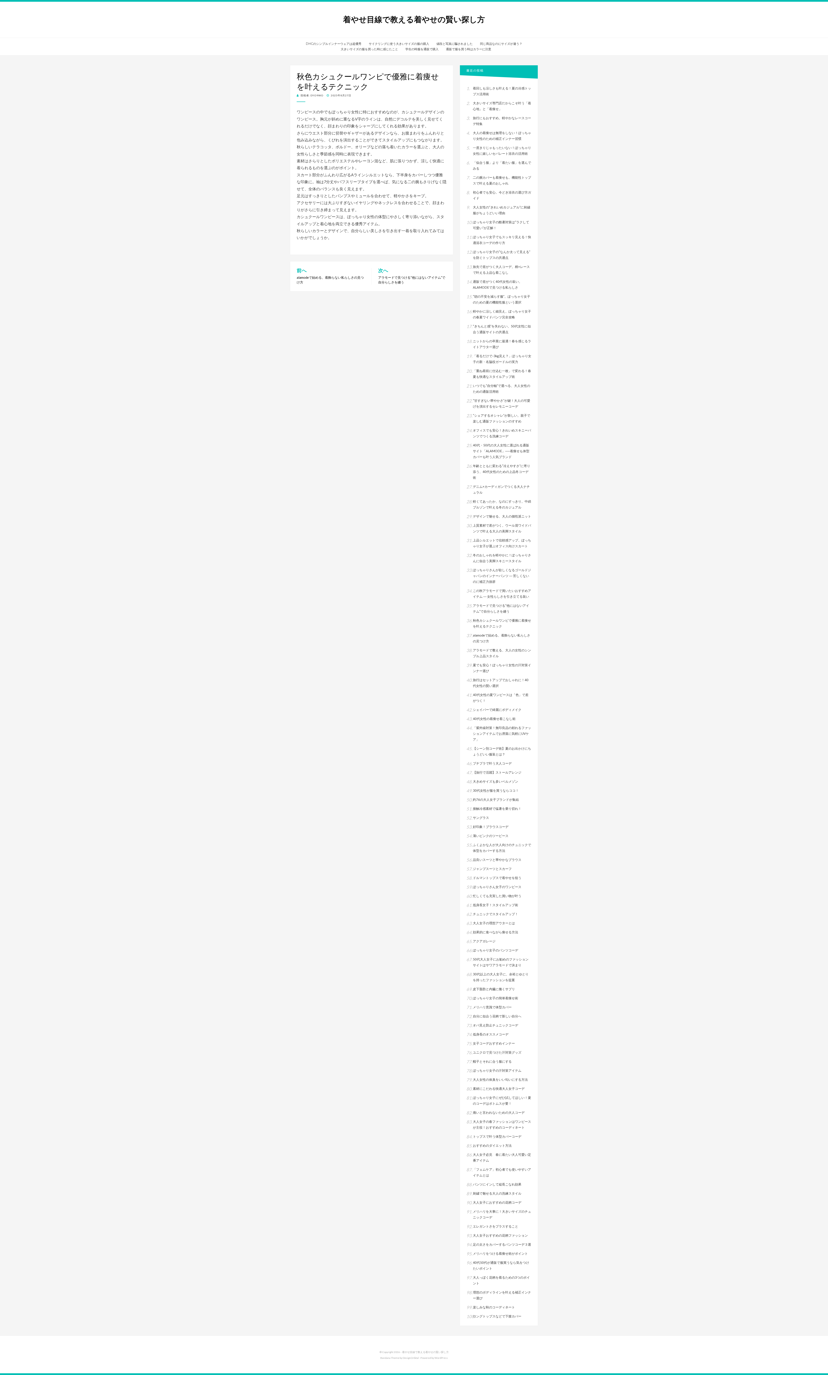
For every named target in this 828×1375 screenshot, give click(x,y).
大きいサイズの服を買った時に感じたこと (369, 49)
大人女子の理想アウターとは (494, 923)
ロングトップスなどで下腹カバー (497, 1316)
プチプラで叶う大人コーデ (492, 763)
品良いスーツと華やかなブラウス (497, 860)
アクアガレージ (484, 941)
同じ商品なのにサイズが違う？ (501, 44)
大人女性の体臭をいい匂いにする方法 (500, 1079)
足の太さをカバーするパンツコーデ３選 (502, 1244)
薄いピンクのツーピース (490, 836)
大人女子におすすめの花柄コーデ (497, 1202)
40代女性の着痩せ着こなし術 (494, 719)
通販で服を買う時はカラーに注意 (468, 49)
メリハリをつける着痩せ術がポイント (500, 1253)
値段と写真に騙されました (454, 44)
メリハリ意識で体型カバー (492, 1007)
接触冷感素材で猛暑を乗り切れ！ (497, 808)
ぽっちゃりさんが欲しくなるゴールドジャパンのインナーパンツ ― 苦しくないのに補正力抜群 (502, 575)
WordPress (441, 1357)
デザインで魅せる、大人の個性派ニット (502, 516)
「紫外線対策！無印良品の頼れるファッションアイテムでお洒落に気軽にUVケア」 (502, 733)
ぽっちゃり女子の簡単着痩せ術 (495, 998)
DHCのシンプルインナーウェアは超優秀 (333, 44)
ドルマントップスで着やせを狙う (497, 878)
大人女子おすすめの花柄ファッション (500, 1235)
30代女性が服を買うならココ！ (496, 790)
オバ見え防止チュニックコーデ (495, 1025)
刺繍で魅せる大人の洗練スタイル (497, 1193)
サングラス (481, 818)
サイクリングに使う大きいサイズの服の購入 (399, 44)
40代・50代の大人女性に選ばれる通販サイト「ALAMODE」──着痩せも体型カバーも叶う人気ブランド (501, 451)
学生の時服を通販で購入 (422, 49)
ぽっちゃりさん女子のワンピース (497, 887)
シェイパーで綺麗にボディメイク (497, 710)
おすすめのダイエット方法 (492, 1145)
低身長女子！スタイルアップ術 (497, 905)
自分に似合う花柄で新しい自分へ (497, 1016)
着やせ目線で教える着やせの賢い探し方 (414, 19)
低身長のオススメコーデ (490, 1034)
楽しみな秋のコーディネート (494, 1307)
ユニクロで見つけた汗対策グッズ (497, 1052)
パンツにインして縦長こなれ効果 (497, 1184)
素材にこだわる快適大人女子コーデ (499, 1088)
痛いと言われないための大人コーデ (499, 1112)
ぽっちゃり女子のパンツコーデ (495, 950)
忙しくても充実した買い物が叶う (497, 896)
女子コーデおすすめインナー (494, 1043)
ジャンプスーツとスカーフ (492, 869)
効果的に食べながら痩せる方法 (495, 932)
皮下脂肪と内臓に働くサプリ (494, 989)
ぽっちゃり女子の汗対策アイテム (497, 1070)
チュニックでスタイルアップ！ (495, 914)
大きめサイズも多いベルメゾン (495, 781)
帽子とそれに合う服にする (492, 1061)
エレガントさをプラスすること (495, 1226)
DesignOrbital (411, 1357)
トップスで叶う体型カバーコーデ (497, 1136)
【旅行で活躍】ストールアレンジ (497, 772)
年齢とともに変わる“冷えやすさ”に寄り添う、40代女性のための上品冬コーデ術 (501, 471)
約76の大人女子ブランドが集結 (496, 799)
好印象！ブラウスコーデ (490, 827)
